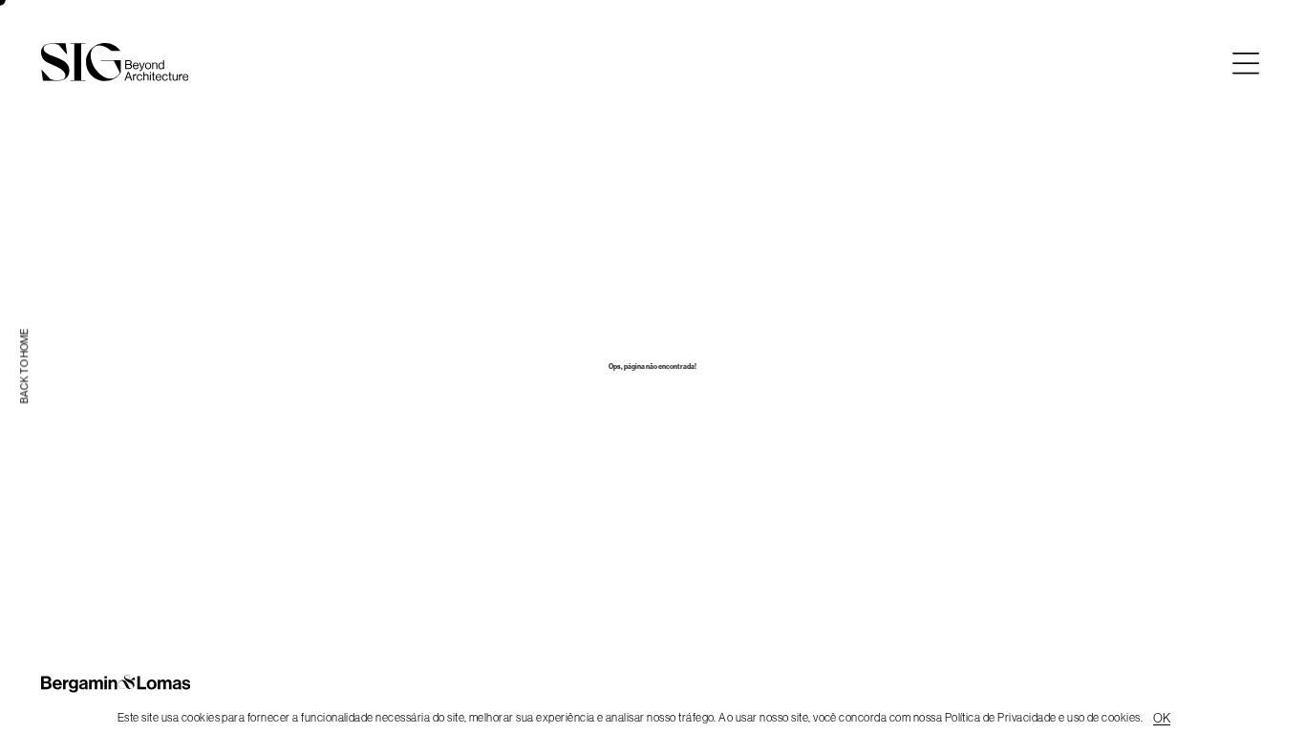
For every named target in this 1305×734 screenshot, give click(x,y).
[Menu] (1246, 63)
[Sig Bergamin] (114, 62)
